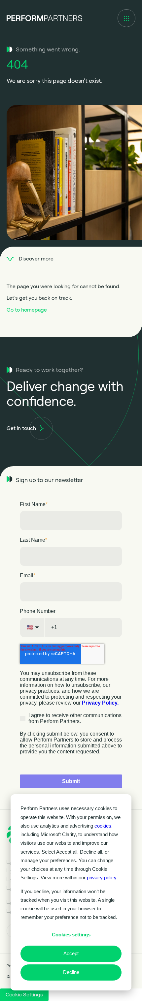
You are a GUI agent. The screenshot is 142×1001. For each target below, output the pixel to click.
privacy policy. (102, 877)
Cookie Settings (24, 994)
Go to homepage (27, 310)
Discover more (36, 258)
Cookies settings (71, 934)
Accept (71, 953)
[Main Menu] (126, 18)
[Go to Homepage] (44, 18)
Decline (71, 972)
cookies (102, 826)
